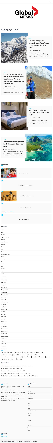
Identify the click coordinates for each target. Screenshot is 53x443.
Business (3, 234)
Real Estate (3, 268)
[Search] (50, 2)
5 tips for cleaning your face (23, 219)
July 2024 (3, 311)
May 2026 (3, 282)
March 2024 (4, 321)
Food (2, 246)
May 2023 (3, 345)
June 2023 (3, 343)
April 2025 (3, 299)
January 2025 (4, 304)
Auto (2, 229)
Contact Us (4, 436)
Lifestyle (3, 263)
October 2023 (4, 333)
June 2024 (3, 314)
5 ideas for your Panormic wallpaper (25, 185)
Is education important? (23, 173)
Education (3, 239)
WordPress (33, 441)
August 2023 (4, 338)
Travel (30, 38)
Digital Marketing (5, 237)
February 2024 (4, 323)
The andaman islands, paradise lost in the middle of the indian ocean (13, 144)
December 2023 (4, 328)
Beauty (2, 232)
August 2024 (4, 309)
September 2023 (4, 336)
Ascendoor (21, 441)
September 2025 (4, 294)
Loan (2, 266)
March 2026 (4, 287)
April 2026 (3, 284)
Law (2, 261)
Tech (2, 271)
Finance (3, 244)
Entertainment (4, 241)
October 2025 (4, 292)
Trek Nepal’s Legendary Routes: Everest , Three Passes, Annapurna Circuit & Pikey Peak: (39, 44)
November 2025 (4, 289)
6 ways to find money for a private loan (26, 196)
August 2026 (4, 279)
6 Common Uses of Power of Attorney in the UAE (11, 368)
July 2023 (3, 341)
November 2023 (4, 331)
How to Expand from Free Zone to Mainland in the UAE (13, 370)
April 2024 (3, 319)
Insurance (3, 256)
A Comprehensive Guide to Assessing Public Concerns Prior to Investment (16, 365)
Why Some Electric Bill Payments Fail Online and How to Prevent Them (16, 373)
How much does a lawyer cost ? (24, 208)
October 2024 (4, 306)
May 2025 (3, 297)
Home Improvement (5, 254)
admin (31, 50)
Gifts (2, 249)
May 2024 (3, 316)
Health (2, 251)
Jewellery (3, 259)
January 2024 (4, 326)
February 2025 (4, 301)
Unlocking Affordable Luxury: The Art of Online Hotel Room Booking (39, 112)
